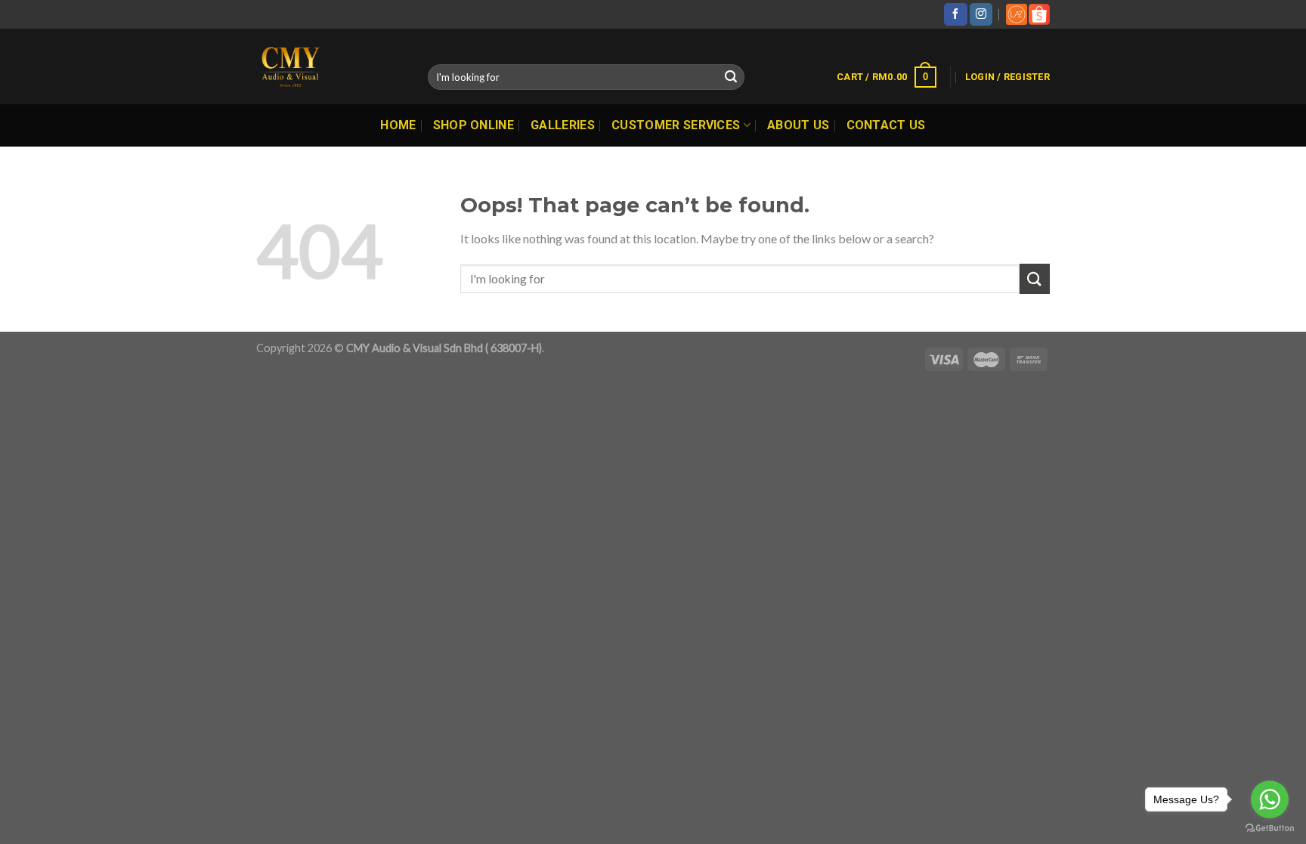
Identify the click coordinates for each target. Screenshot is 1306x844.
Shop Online (474, 125)
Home (398, 125)
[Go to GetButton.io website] (1270, 828)
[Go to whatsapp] (1270, 799)
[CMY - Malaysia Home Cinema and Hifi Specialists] (330, 66)
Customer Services (675, 125)
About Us (798, 125)
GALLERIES (563, 125)
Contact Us (886, 125)
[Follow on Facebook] (955, 14)
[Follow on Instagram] (981, 14)
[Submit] (731, 77)
